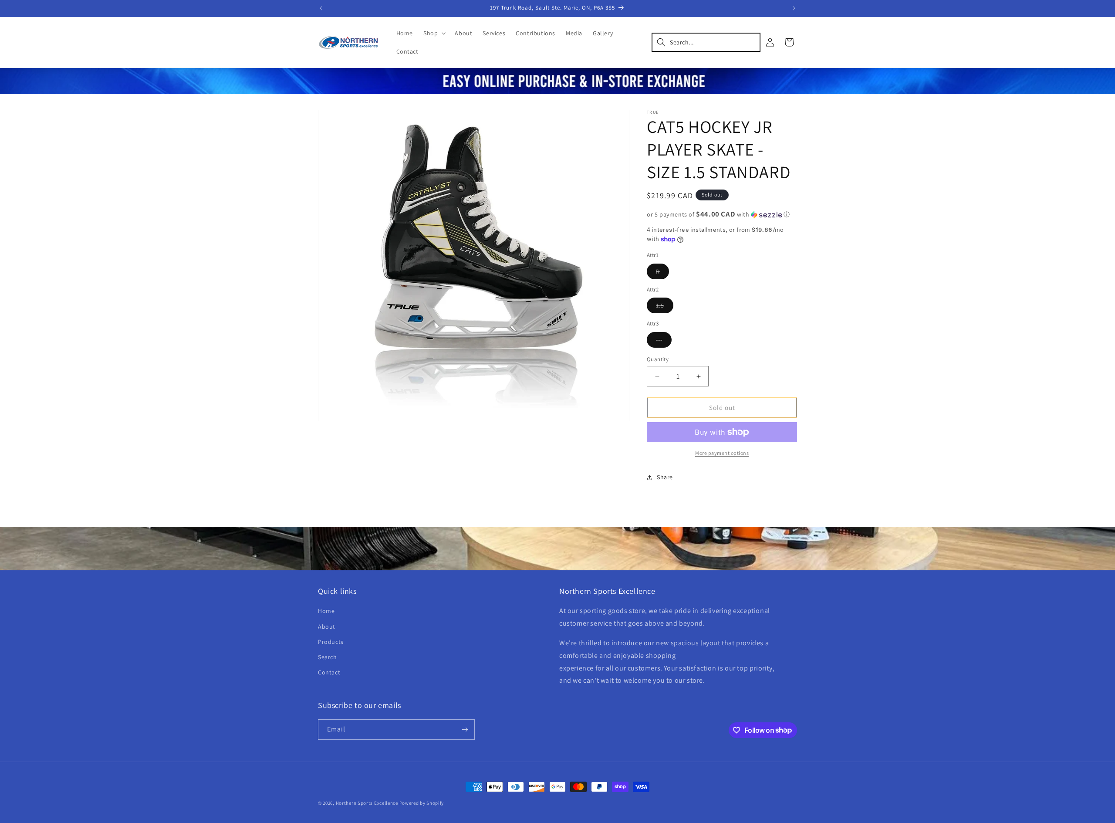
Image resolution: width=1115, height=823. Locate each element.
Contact (329, 672)
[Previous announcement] (321, 8)
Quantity (658, 359)
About (326, 626)
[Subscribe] (464, 729)
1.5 (664, 307)
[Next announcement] (794, 8)
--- (664, 341)
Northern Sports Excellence (367, 803)
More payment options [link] (722, 453)
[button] (433, 33)
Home (326, 611)
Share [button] (665, 477)
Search (327, 657)
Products (331, 642)
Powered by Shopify (421, 803)
